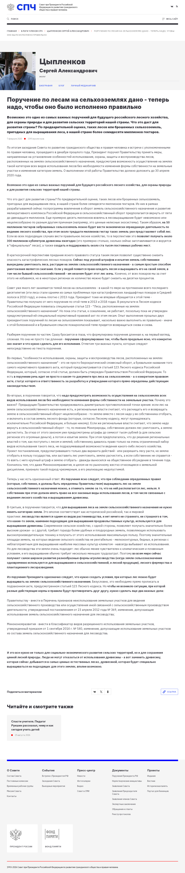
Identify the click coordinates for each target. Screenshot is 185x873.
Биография (45, 85)
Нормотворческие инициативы (127, 781)
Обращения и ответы (122, 809)
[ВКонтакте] (94, 691)
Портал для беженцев (158, 791)
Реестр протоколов (121, 814)
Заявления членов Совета (124, 799)
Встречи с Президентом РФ (55, 776)
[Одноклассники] (108, 691)
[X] (101, 691)
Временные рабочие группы (20, 786)
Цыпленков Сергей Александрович (68, 31)
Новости (81, 776)
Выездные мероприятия (53, 786)
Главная (12, 31)
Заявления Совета (121, 786)
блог (61, 85)
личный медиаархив (83, 85)
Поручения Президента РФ (125, 776)
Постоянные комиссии (17, 781)
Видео (80, 786)
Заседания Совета (51, 781)
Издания (151, 776)
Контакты (11, 796)
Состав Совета (14, 776)
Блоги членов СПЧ (32, 31)
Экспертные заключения (124, 804)
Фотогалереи (83, 781)
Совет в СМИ (83, 791)
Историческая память (157, 786)
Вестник (151, 781)
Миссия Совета (14, 791)
